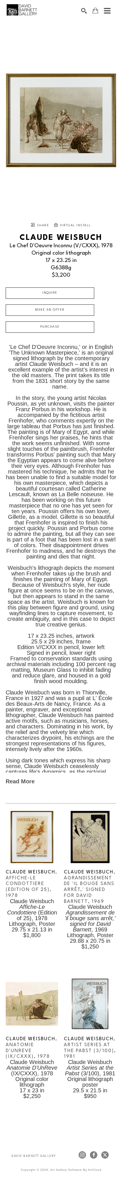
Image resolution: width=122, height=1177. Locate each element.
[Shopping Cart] (95, 10)
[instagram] (82, 1155)
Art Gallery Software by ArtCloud (76, 1169)
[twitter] (105, 1155)
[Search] (84, 11)
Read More (20, 781)
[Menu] (107, 11)
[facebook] (93, 1155)
